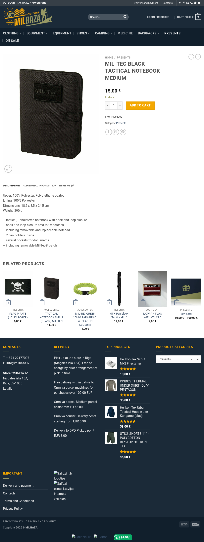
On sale (12, 41)
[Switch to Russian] (197, 41)
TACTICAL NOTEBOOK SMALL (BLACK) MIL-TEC (51, 317)
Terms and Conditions (18, 501)
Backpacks (147, 33)
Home (109, 57)
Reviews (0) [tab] (67, 185)
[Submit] (125, 17)
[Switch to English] (197, 37)
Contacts (168, 2)
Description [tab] (11, 185)
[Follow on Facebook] (180, 3)
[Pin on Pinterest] (123, 132)
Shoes (81, 33)
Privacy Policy (13, 509)
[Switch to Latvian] (197, 32)
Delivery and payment (146, 2)
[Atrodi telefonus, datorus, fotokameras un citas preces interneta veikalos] (102, 537)
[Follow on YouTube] (199, 3)
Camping (102, 33)
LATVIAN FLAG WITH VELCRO (152, 315)
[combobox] (178, 359)
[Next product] (191, 56)
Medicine (125, 33)
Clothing (11, 33)
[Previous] (3, 304)
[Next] (201, 304)
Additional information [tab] (40, 185)
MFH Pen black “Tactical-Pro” (119, 315)
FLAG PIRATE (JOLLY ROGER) (18, 315)
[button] (158, 17)
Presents (172, 33)
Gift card (186, 314)
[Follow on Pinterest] (195, 3)
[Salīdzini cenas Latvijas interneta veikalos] (66, 491)
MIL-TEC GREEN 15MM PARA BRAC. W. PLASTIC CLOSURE (85, 319)
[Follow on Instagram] (184, 3)
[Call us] (191, 3)
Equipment (35, 33)
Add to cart (140, 105)
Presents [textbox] (176, 359)
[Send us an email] (187, 3)
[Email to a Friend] (116, 132)
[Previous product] (198, 56)
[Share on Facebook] (108, 132)
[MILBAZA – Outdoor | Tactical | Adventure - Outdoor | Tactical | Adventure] (42, 17)
